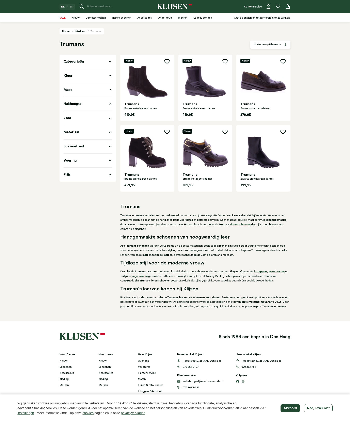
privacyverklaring (133, 413)
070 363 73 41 (249, 367)
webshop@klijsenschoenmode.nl (203, 381)
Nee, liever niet (318, 408)
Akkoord (290, 408)
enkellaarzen (277, 271)
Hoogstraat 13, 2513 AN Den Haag (261, 361)
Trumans (96, 31)
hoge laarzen (139, 276)
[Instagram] (243, 381)
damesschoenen (240, 224)
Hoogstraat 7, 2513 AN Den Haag (202, 361)
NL (63, 6)
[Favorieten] (278, 6)
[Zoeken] (82, 6)
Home (66, 31)
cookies (88, 413)
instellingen (25, 413)
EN (71, 7)
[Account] (268, 6)
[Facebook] (237, 381)
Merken (80, 31)
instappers (260, 271)
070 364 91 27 (190, 367)
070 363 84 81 (191, 388)
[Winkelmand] (288, 6)
